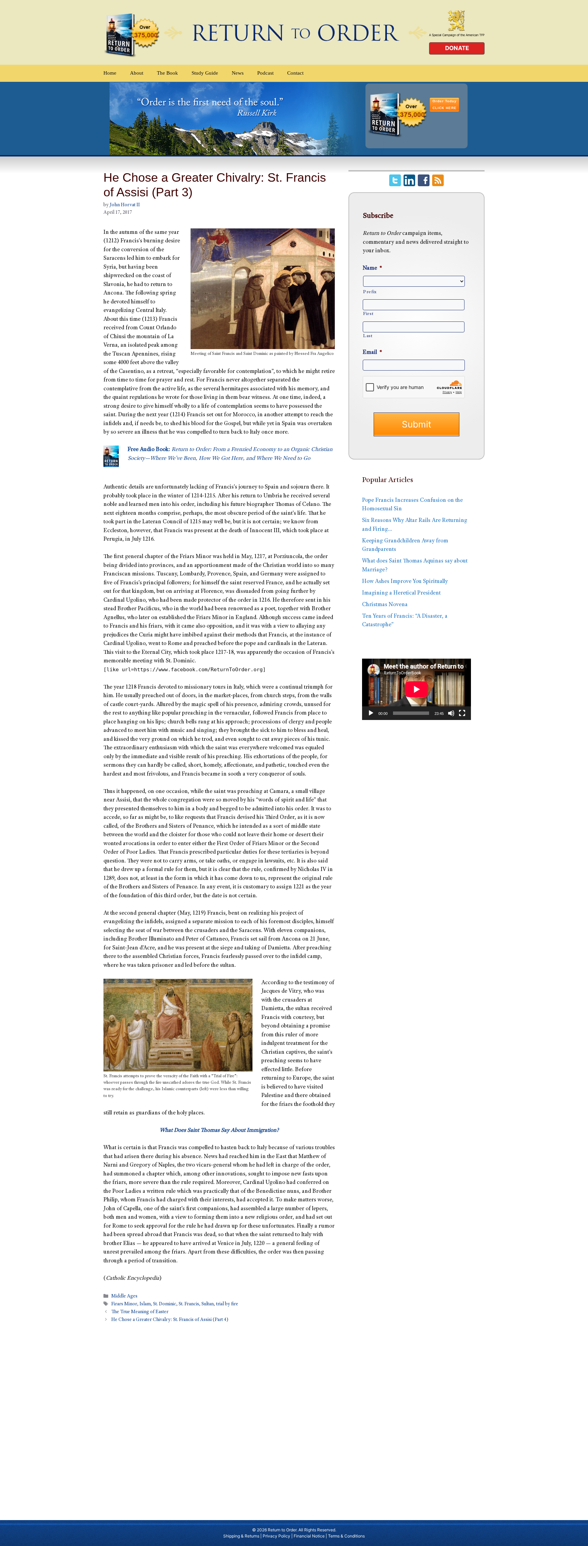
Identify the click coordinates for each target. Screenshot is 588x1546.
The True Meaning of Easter (139, 1312)
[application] (416, 689)
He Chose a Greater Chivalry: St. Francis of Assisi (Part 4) (169, 1320)
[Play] (371, 713)
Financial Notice (309, 1536)
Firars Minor (124, 1304)
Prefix (370, 292)
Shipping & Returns (241, 1536)
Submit (416, 424)
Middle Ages (124, 1296)
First (368, 314)
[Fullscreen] (462, 713)
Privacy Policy (276, 1536)
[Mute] (451, 713)
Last (368, 336)
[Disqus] (219, 1418)
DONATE (457, 48)
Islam (145, 1304)
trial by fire (227, 1304)
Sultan (207, 1304)
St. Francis (189, 1304)
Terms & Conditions (346, 1536)
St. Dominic (164, 1304)
